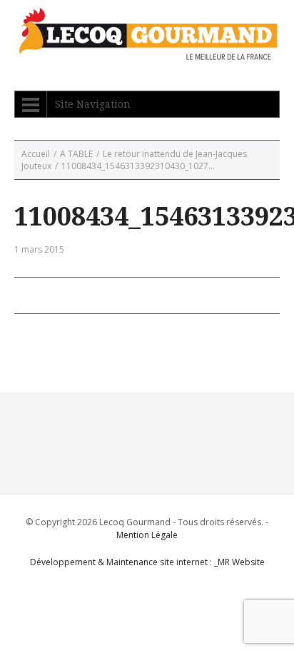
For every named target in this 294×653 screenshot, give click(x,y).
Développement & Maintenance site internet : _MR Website (147, 562)
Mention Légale (147, 535)
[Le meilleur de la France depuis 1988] (147, 53)
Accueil (35, 154)
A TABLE (76, 154)
